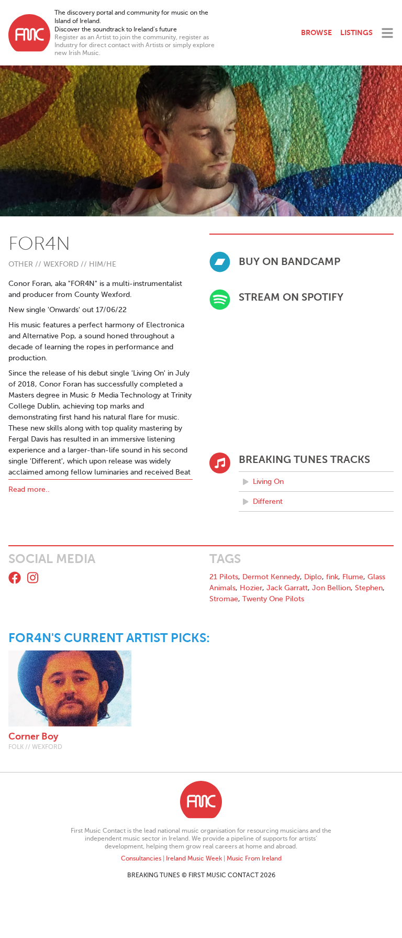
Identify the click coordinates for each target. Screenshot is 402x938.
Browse (316, 32)
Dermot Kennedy (271, 577)
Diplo (313, 577)
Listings (356, 32)
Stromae (223, 599)
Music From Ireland (254, 858)
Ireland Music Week (194, 858)
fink (332, 577)
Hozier (251, 588)
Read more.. (29, 489)
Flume (352, 577)
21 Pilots (223, 577)
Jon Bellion (331, 588)
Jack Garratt (287, 588)
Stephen (369, 588)
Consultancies (141, 858)
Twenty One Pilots (273, 599)
